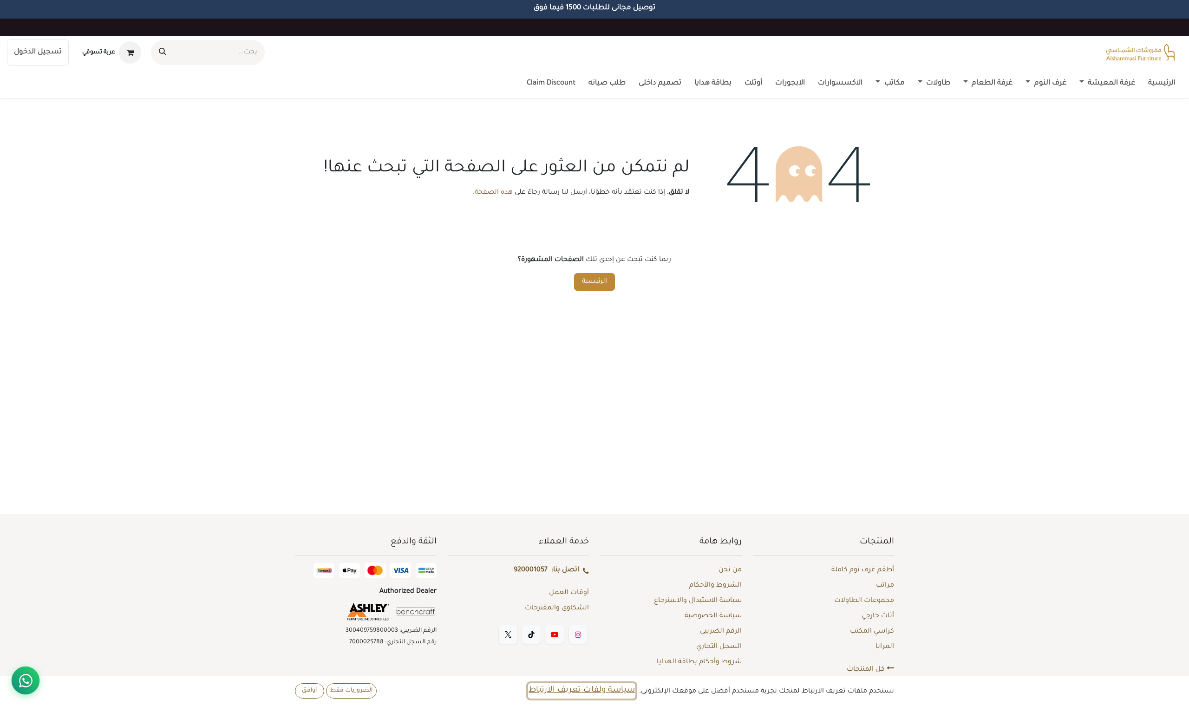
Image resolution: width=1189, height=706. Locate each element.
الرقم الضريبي (721, 631)
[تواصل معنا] (25, 680)
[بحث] (162, 52)
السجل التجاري (719, 647)
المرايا (884, 647)
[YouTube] (554, 634)
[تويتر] (508, 634)
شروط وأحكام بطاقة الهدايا (699, 662)
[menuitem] (1162, 83)
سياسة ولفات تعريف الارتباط (582, 690)
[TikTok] (531, 634)
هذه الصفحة (494, 192)
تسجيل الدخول (38, 52)
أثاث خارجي (878, 616)
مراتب (885, 585)
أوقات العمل (569, 593)
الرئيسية (594, 282)
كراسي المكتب (872, 631)
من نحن (730, 570)
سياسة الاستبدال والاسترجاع (698, 601)
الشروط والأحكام (715, 585)
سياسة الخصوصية (713, 616)
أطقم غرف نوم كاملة (862, 570)
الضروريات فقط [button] (351, 690)
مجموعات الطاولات (864, 601)
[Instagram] (578, 634)
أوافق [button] (309, 690)
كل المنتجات (867, 669)
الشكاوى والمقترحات (557, 608)
